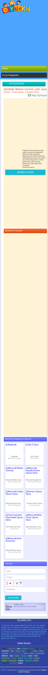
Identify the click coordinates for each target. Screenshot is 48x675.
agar (11, 656)
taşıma (4, 661)
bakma (20, 661)
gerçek (36, 658)
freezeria (5, 651)
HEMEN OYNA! (25, 172)
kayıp (18, 651)
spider (28, 651)
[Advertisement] (24, 39)
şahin (31, 653)
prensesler (6, 658)
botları (20, 658)
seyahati (5, 653)
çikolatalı (26, 167)
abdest (4, 649)
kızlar (17, 656)
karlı (12, 651)
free (36, 656)
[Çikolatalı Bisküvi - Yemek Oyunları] (16, 7)
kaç (23, 651)
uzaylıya (12, 649)
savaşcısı (18, 653)
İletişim (43, 670)
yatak (37, 649)
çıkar (30, 658)
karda (43, 649)
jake (18, 649)
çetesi (20, 663)
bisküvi (31, 167)
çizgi (41, 651)
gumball (28, 661)
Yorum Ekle (13, 598)
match (35, 651)
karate (13, 658)
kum (31, 649)
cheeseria (12, 661)
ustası (30, 656)
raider (35, 661)
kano (26, 653)
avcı (11, 653)
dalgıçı (23, 656)
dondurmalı (40, 653)
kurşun (13, 663)
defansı (25, 649)
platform (5, 656)
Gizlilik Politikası (24, 672)
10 (26, 658)
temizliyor (5, 663)
